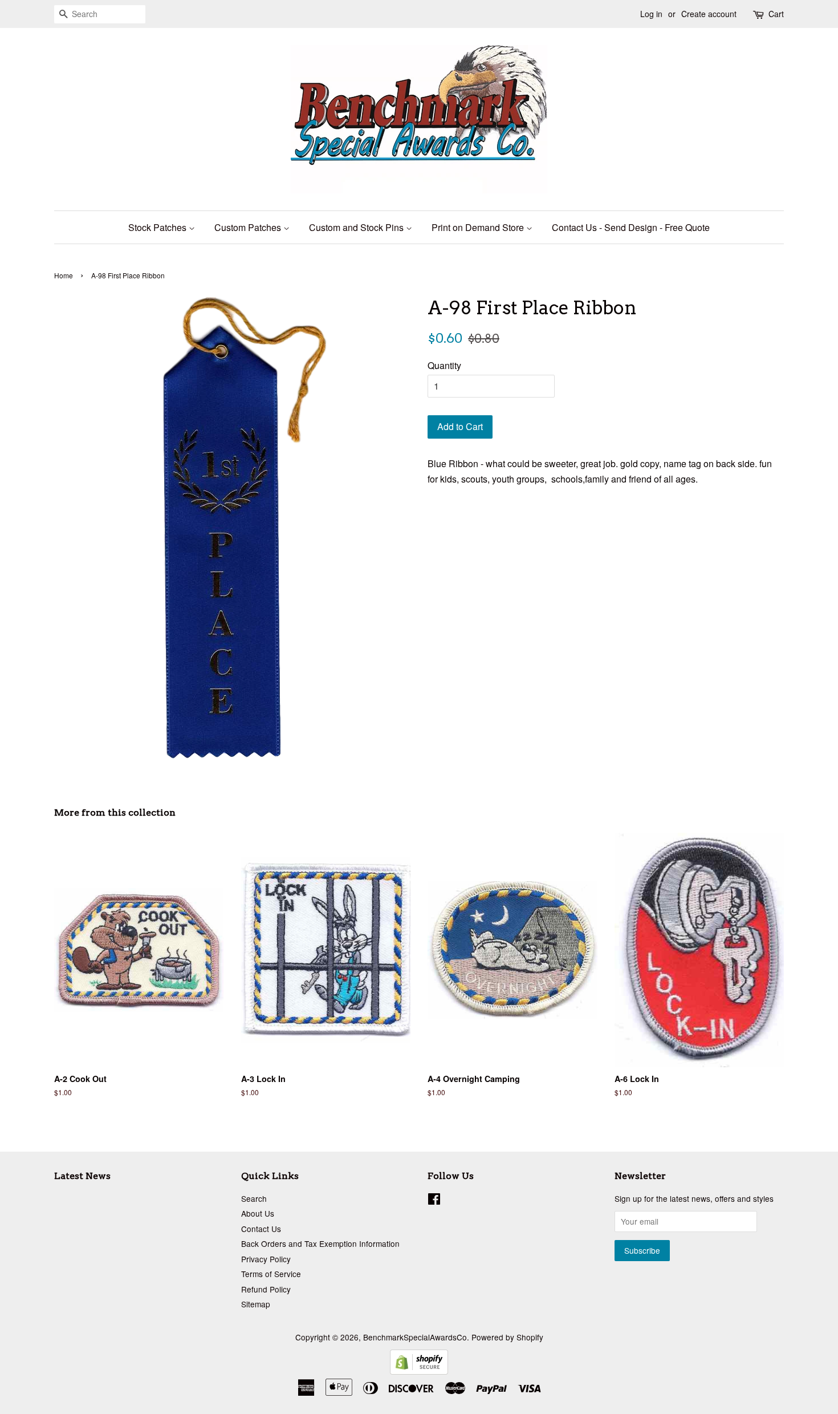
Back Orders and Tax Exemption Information (320, 1243)
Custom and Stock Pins (357, 227)
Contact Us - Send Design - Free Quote (631, 227)
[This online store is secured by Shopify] (419, 1370)
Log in (651, 13)
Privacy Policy (266, 1259)
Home (63, 275)
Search (254, 1198)
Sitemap (255, 1304)
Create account (709, 13)
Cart (776, 13)
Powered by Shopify (507, 1337)
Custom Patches (248, 227)
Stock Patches (158, 227)
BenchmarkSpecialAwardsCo (415, 1337)
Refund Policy (266, 1289)
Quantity (444, 365)
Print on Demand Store (479, 227)
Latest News (82, 1175)
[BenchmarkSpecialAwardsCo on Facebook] (434, 1200)
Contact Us (261, 1228)
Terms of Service (271, 1273)
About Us (257, 1213)
